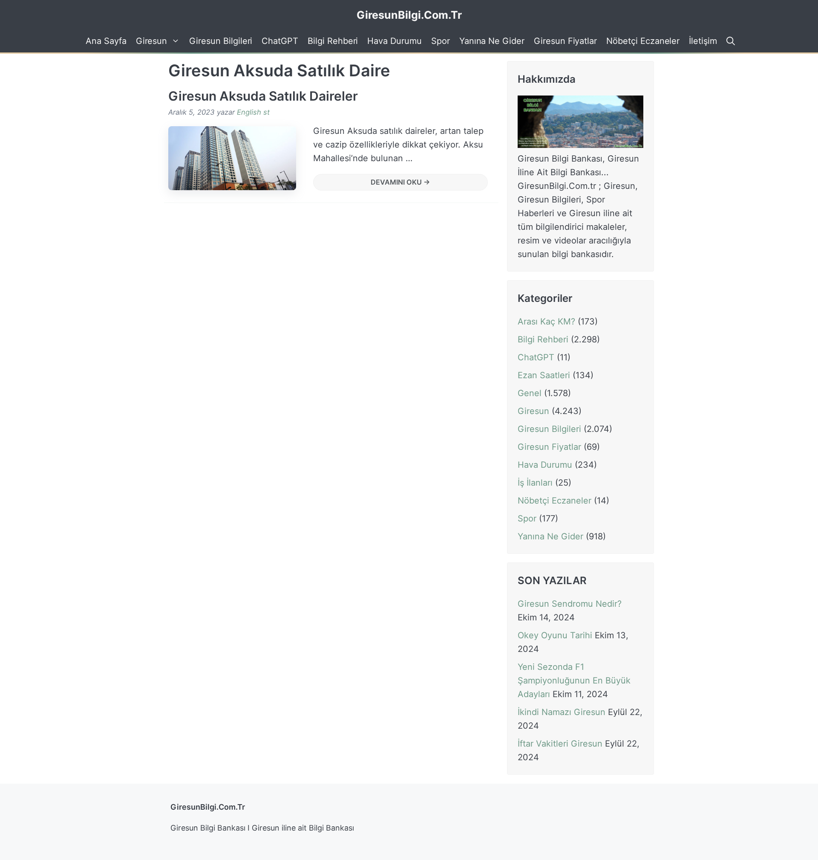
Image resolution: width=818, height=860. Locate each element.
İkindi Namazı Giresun (561, 712)
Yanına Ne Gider (491, 41)
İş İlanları (535, 483)
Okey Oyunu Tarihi (555, 636)
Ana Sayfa (106, 41)
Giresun (151, 41)
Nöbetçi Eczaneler (643, 41)
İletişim (703, 41)
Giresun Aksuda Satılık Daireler (263, 96)
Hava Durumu (394, 41)
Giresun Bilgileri (220, 41)
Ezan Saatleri (544, 375)
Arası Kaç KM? (546, 321)
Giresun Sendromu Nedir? (570, 604)
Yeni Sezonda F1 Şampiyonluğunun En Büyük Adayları (574, 681)
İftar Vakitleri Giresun (560, 744)
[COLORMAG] (580, 145)
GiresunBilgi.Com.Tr (409, 15)
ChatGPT (280, 41)
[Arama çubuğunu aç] (729, 41)
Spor (440, 41)
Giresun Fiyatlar (565, 41)
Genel (529, 393)
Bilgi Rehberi (333, 41)
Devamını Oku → (400, 182)
